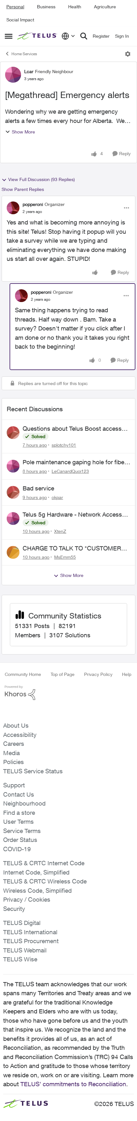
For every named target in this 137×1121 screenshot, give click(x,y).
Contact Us (18, 794)
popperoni (33, 204)
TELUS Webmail (25, 950)
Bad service (38, 488)
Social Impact (20, 19)
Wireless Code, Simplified (37, 890)
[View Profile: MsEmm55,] (13, 552)
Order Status (20, 839)
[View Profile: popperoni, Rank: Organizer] (13, 207)
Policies (13, 761)
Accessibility (20, 734)
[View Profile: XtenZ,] (13, 518)
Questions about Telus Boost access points (72, 429)
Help (126, 674)
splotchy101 (64, 445)
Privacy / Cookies (26, 899)
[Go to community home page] (37, 36)
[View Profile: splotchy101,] (13, 432)
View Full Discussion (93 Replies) (41, 179)
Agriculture (105, 6)
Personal (15, 6)
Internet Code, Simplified (36, 872)
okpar (57, 497)
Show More (23, 131)
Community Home (23, 674)
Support (14, 785)
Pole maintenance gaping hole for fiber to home (74, 462)
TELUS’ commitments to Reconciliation (73, 1083)
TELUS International (30, 931)
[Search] (84, 36)
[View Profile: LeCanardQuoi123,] (13, 466)
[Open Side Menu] (9, 36)
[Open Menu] (127, 53)
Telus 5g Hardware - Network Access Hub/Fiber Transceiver (72, 515)
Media (11, 752)
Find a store (19, 812)
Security (14, 908)
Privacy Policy (98, 674)
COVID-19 (17, 848)
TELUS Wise (20, 959)
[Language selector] (68, 36)
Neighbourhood (24, 803)
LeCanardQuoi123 (70, 471)
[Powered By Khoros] (68, 692)
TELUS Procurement (31, 940)
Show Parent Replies (23, 189)
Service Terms (22, 830)
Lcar (28, 71)
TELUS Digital (21, 922)
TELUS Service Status (33, 771)
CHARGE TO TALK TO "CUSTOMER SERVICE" (72, 548)
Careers (13, 743)
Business (46, 6)
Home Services (24, 53)
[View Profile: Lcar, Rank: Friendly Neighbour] (13, 75)
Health (74, 6)
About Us (16, 725)
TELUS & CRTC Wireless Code (45, 881)
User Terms (18, 821)
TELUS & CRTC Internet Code (43, 863)
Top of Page (63, 674)
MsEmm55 (65, 557)
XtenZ (60, 531)
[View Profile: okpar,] (13, 492)
